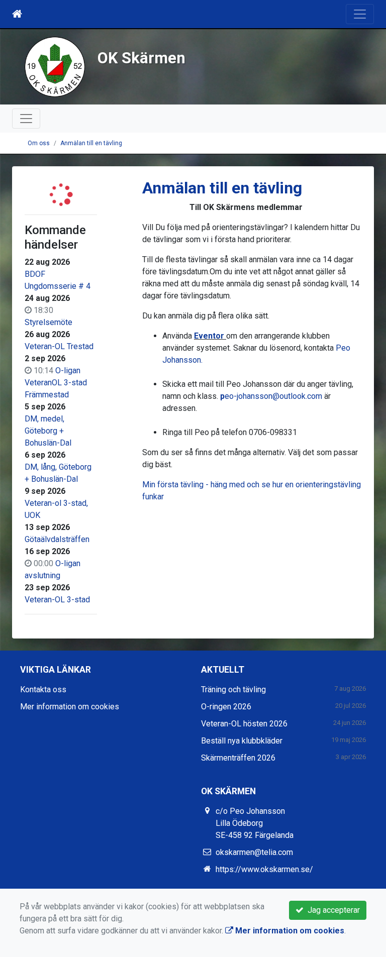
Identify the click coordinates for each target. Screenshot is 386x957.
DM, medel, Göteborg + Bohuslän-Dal (48, 431)
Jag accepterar (332, 910)
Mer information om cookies (69, 706)
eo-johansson (248, 396)
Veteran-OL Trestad (59, 346)
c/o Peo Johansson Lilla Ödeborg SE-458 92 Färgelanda (255, 823)
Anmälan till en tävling (91, 143)
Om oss (39, 143)
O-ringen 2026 (226, 706)
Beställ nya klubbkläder (241, 741)
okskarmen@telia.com (254, 852)
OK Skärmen (141, 58)
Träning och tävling (233, 689)
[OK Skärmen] (55, 66)
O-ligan (67, 370)
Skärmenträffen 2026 (238, 758)
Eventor (210, 336)
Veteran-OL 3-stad (57, 599)
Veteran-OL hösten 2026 (244, 723)
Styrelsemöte (48, 322)
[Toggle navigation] (360, 14)
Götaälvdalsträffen (57, 539)
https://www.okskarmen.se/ (264, 869)
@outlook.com (297, 396)
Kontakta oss (43, 689)
